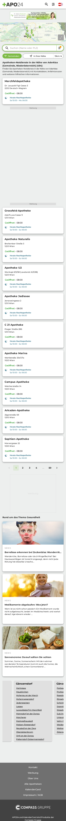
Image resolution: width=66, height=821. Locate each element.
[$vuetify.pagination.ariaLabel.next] (57, 468)
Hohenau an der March (27, 695)
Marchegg (21, 717)
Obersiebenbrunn (24, 732)
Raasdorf (61, 695)
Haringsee (21, 688)
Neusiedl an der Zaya (26, 728)
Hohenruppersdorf (25, 699)
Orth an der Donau (25, 736)
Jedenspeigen (23, 703)
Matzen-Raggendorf (25, 724)
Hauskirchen (22, 692)
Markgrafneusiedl (24, 721)
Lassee (19, 706)
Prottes (60, 692)
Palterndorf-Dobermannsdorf (30, 739)
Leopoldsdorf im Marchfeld (29, 710)
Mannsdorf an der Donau (28, 714)
